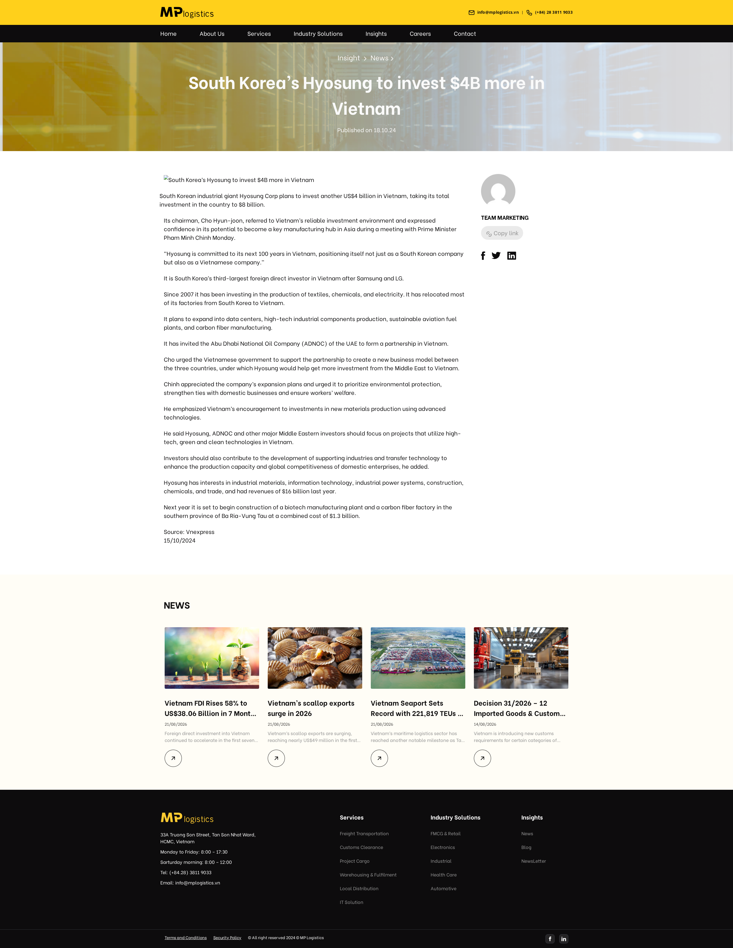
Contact (465, 33)
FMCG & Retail (446, 833)
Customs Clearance (361, 847)
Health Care (444, 874)
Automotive (443, 888)
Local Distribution (359, 888)
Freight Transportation (364, 833)
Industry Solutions (318, 33)
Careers (420, 33)
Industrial (441, 860)
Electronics (443, 847)
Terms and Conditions (186, 937)
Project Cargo (355, 860)
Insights (376, 33)
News (527, 833)
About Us (212, 33)
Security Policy (227, 937)
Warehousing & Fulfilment (368, 874)
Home (168, 33)
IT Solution (351, 901)
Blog (526, 847)
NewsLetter (533, 860)
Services (259, 33)
